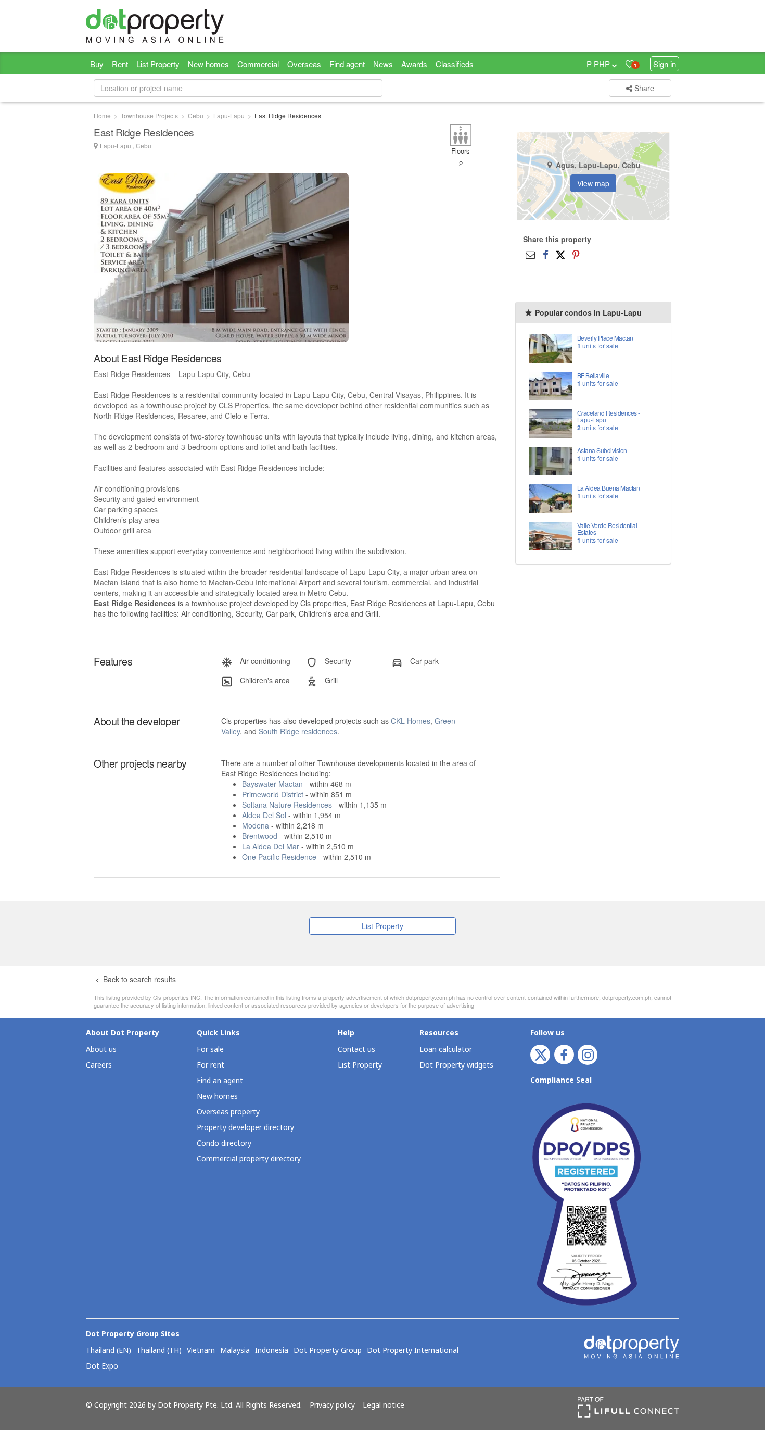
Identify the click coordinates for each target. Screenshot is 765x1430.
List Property (158, 63)
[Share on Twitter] (560, 254)
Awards (414, 63)
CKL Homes (410, 721)
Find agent (347, 63)
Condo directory (224, 1143)
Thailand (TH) (159, 1351)
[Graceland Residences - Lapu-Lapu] (550, 422)
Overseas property (228, 1112)
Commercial (258, 63)
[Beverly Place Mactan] (550, 347)
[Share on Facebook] (546, 254)
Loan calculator (445, 1049)
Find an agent (220, 1080)
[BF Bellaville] (550, 385)
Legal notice (383, 1405)
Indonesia (271, 1351)
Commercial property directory (249, 1158)
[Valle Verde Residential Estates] (550, 535)
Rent (120, 63)
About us (101, 1049)
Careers (99, 1065)
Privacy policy (332, 1405)
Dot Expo (102, 1366)
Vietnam (201, 1351)
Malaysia (235, 1351)
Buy (97, 63)
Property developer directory (245, 1127)
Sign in (664, 63)
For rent (210, 1065)
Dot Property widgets (456, 1065)
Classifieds (455, 63)
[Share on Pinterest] (575, 254)
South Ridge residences (298, 731)
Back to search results (139, 979)
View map (593, 183)
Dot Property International (412, 1351)
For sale (210, 1049)
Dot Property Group (328, 1351)
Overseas (304, 63)
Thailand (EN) (108, 1351)
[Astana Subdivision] (550, 460)
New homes (208, 63)
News (383, 63)
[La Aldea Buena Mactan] (550, 497)
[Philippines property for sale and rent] (179, 26)
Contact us (356, 1049)
